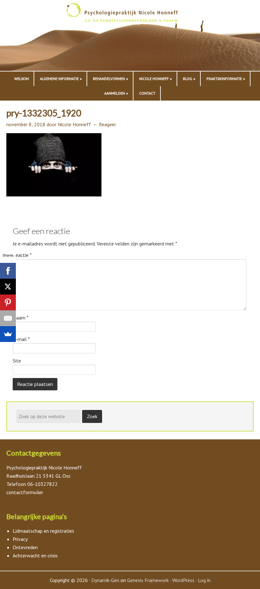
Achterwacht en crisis (35, 555)
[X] (8, 286)
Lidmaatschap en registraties (43, 531)
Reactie (22, 255)
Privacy (20, 539)
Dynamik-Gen (105, 580)
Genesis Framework (148, 580)
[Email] (8, 318)
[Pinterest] (8, 302)
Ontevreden (25, 547)
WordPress (183, 580)
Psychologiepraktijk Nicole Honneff (130, 37)
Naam (21, 317)
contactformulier (24, 492)
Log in (204, 580)
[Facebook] (8, 271)
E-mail (21, 339)
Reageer (107, 124)
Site (17, 360)
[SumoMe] (8, 334)
